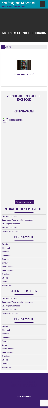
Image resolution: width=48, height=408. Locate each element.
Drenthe (5, 244)
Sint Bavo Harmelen (9, 216)
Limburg (5, 263)
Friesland (5, 252)
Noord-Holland (8, 270)
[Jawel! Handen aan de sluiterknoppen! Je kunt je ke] (13, 156)
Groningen (6, 259)
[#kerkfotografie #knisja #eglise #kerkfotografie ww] (35, 180)
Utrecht (5, 278)
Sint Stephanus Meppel (11, 224)
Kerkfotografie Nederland (18, 3)
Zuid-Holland (7, 285)
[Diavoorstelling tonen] (24, 74)
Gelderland (6, 255)
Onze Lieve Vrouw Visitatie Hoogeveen (17, 220)
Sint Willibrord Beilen (10, 227)
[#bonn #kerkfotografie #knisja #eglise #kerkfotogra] (35, 156)
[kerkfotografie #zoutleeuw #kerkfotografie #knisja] (13, 131)
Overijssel (6, 274)
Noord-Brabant (8, 267)
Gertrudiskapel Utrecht (11, 231)
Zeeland (5, 282)
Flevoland (6, 248)
